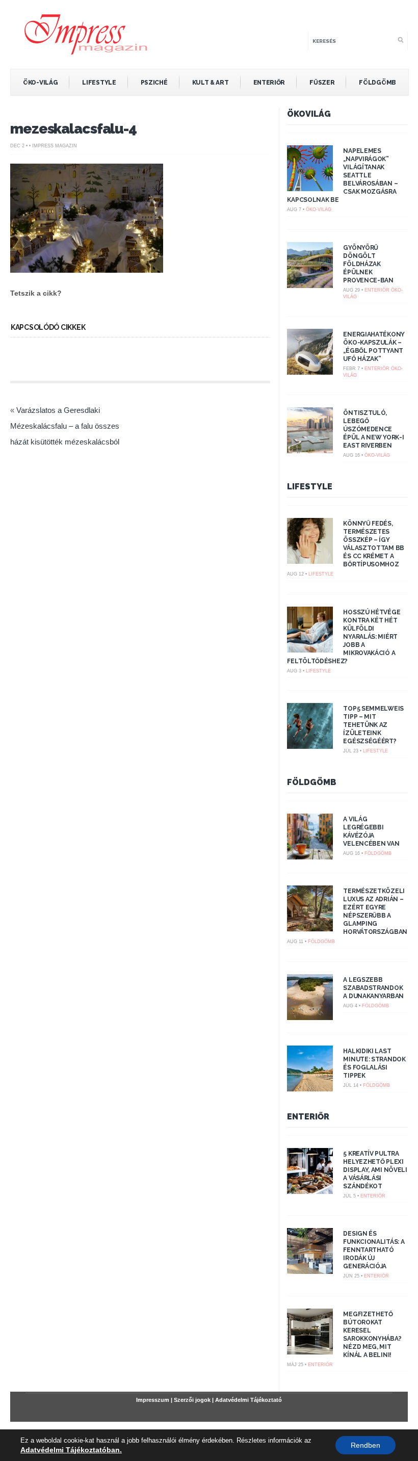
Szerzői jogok (192, 1400)
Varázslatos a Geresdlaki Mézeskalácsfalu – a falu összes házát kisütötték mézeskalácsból (64, 426)
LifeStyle (99, 82)
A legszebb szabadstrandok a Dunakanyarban (373, 988)
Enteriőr (269, 82)
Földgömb (377, 82)
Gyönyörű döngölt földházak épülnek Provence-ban (368, 264)
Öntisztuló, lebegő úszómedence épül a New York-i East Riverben (373, 429)
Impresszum (152, 1400)
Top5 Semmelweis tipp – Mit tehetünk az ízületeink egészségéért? (373, 725)
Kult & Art (210, 82)
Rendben (365, 1445)
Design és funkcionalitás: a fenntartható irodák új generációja (373, 1250)
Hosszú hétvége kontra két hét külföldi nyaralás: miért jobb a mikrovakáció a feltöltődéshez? (343, 637)
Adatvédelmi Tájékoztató (248, 1400)
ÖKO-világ (40, 82)
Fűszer (321, 82)
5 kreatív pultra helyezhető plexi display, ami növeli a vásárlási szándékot (375, 1170)
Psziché (154, 82)
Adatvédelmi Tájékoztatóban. (71, 1450)
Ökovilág (309, 114)
